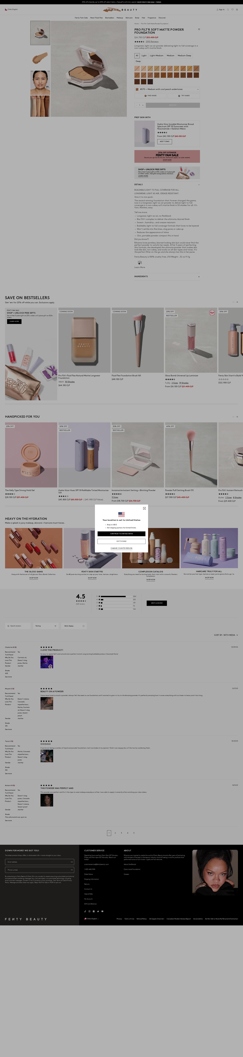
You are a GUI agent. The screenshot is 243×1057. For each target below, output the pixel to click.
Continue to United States (121, 533)
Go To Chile (121, 541)
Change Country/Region (121, 548)
